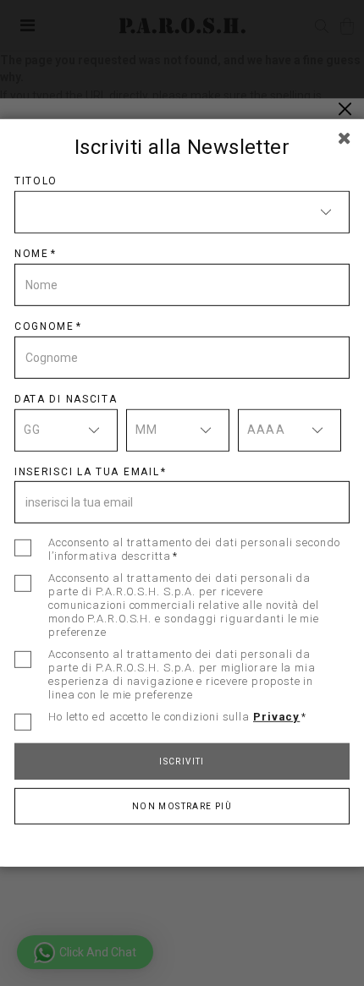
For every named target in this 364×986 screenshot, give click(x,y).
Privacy (276, 716)
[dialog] (182, 493)
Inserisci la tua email (86, 471)
